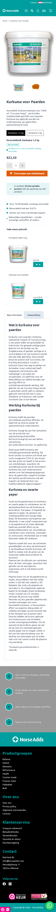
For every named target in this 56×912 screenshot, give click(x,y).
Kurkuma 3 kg (35, 133)
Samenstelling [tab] (33, 315)
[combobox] (45, 2)
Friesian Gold (9, 781)
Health (6, 774)
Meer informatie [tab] (14, 315)
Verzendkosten (10, 835)
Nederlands (47, 3)
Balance (6, 759)
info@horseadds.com (13, 861)
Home (5, 21)
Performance (9, 770)
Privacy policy (9, 806)
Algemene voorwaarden (14, 810)
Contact (33, 2)
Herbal (6, 763)
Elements (7, 766)
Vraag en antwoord (12, 828)
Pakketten (7, 784)
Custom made (9, 777)
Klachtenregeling (11, 843)
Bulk (5, 788)
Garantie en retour (12, 839)
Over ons (7, 803)
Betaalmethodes (11, 832)
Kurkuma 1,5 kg (16, 133)
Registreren (36, 38)
